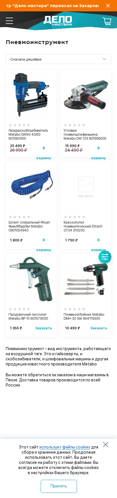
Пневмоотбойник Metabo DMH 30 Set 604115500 (84, 317)
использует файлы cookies (64, 447)
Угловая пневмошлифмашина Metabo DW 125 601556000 (85, 134)
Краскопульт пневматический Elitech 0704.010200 (83, 226)
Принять (59, 486)
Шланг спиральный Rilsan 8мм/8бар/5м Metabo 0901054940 (29, 226)
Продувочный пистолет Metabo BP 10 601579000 (28, 317)
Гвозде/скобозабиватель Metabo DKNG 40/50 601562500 (28, 134)
